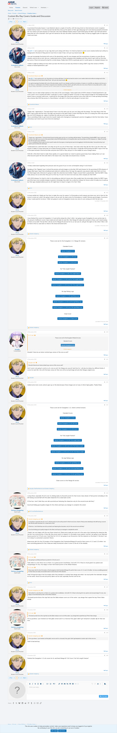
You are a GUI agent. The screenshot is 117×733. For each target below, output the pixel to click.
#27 (107, 192)
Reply (106, 44)
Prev (11, 22)
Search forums (18, 10)
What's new (33, 7)
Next (24, 22)
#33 (107, 405)
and (36, 511)
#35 (107, 516)
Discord (25, 7)
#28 (107, 215)
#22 (107, 48)
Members (43, 7)
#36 (107, 554)
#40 (107, 655)
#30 (107, 332)
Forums (18, 7)
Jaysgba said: (31, 362)
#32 (107, 382)
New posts (10, 10)
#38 (107, 610)
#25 (107, 131)
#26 (107, 163)
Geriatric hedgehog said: (34, 519)
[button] (38, 7)
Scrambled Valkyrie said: (34, 76)
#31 (107, 359)
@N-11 (32, 51)
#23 (107, 72)
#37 (107, 587)
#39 (107, 632)
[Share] (104, 25)
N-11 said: (31, 335)
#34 (107, 493)
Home (11, 7)
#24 (107, 108)
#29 (107, 238)
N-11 (10, 19)
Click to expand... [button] (68, 90)
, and (42, 488)
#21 (107, 25)
